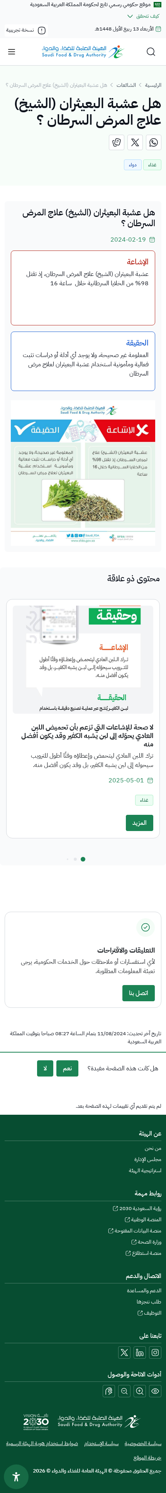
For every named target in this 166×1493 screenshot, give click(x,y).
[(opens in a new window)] (153, 142)
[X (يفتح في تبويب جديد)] (124, 1352)
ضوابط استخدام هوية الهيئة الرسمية (42, 1443)
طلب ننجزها (149, 1302)
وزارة (149, 1242)
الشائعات (126, 85)
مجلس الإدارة (147, 1159)
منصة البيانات (138, 1231)
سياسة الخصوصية (143, 1443)
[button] (83, 859)
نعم (67, 1068)
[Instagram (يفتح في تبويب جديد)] (155, 1352)
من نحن (153, 1148)
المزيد (139, 823)
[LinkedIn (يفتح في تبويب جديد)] (140, 1352)
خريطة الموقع (147, 1458)
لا (45, 1068)
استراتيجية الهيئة (145, 1170)
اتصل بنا (138, 993)
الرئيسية (153, 85)
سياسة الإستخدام (101, 1443)
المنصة (146, 1219)
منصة (146, 1253)
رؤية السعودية (140, 1208)
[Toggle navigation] (12, 52)
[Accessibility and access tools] (109, 1391)
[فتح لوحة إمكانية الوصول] (16, 1476)
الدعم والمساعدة (144, 1290)
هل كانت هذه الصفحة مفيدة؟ (123, 1068)
